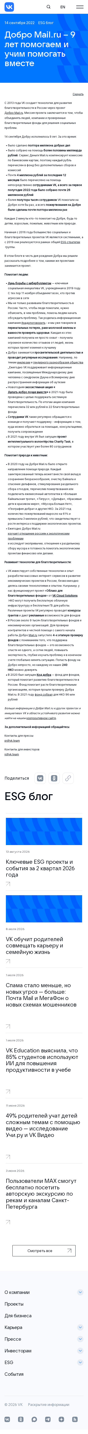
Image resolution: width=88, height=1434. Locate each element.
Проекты (14, 1304)
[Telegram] (48, 1420)
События (14, 1374)
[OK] (20, 1420)
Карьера (13, 1327)
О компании (17, 1292)
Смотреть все (40, 1250)
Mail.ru (33, 635)
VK (20, 1405)
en (62, 7)
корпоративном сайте (41, 718)
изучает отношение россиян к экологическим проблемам (38, 536)
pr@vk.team (12, 740)
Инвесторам (18, 1350)
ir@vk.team (12, 754)
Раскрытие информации (48, 1405)
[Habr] (75, 1420)
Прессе (13, 1339)
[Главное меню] (80, 7)
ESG (9, 1362)
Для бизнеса (18, 1315)
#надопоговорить (33, 322)
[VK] (9, 7)
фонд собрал (44, 694)
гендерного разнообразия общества (58, 362)
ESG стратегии (70, 242)
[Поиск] (48, 7)
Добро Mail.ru (14, 112)
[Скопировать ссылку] (68, 778)
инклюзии (23, 362)
